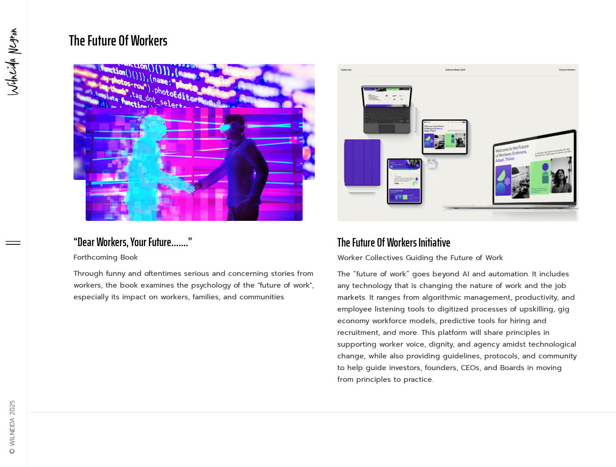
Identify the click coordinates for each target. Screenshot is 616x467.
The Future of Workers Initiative (394, 242)
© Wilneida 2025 (12, 427)
